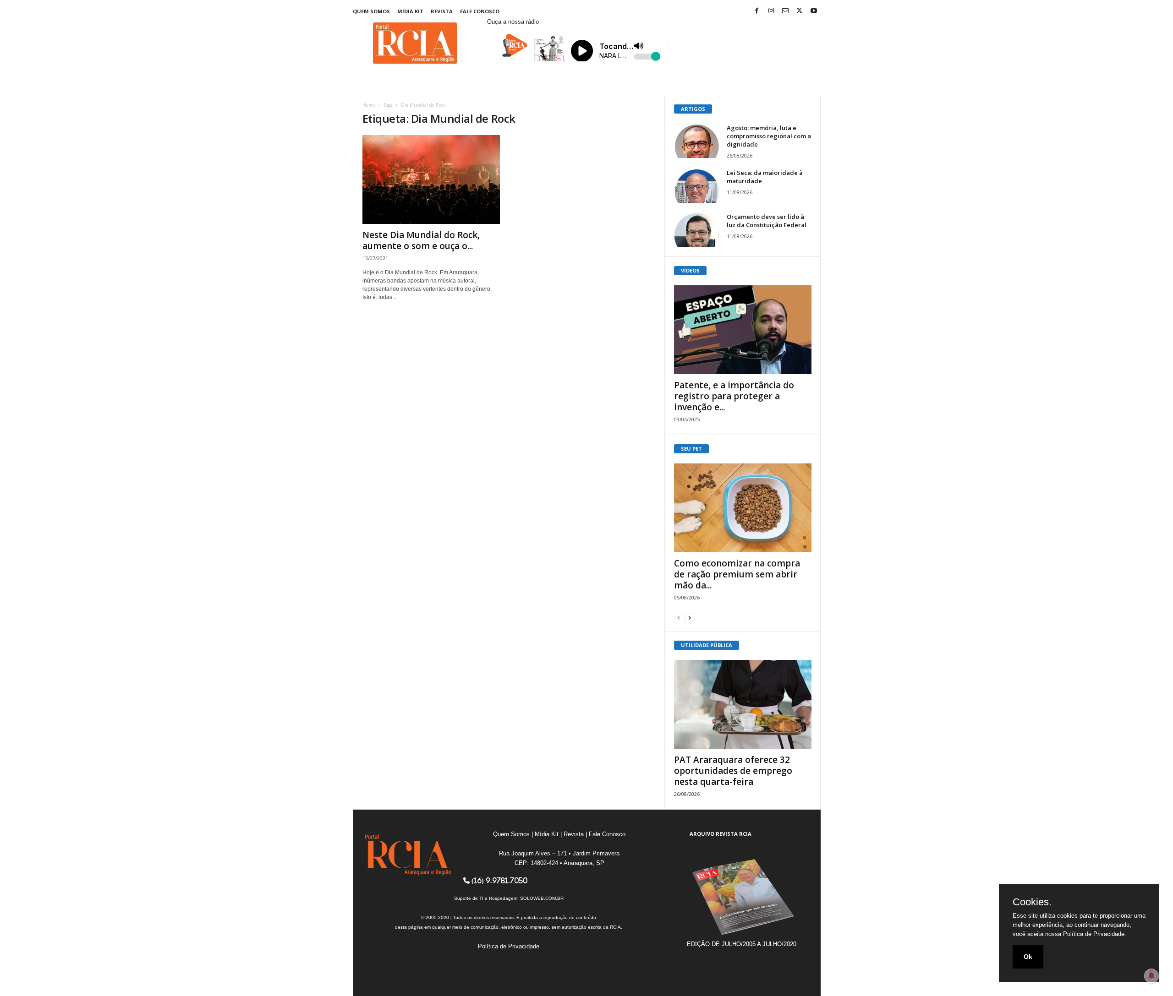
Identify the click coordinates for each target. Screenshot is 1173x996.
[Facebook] (756, 11)
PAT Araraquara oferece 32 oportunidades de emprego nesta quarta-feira (733, 771)
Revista (442, 11)
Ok (1028, 956)
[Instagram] (771, 11)
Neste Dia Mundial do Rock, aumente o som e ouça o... (421, 240)
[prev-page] (678, 617)
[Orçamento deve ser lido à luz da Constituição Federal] (697, 229)
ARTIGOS (693, 108)
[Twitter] (799, 11)
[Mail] (785, 11)
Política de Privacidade (508, 946)
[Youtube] (813, 11)
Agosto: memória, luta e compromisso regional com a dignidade (769, 136)
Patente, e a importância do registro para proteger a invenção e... (734, 396)
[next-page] (689, 617)
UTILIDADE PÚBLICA (706, 645)
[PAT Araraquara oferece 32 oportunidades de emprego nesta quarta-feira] (742, 704)
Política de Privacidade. (1094, 934)
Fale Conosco (479, 11)
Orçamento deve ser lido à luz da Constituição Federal (766, 220)
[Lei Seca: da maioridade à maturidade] (697, 186)
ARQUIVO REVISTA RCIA (720, 833)
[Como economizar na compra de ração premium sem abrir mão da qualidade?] (742, 507)
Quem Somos (371, 11)
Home (368, 105)
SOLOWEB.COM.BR (542, 898)
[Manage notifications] (1151, 976)
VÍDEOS (690, 270)
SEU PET (691, 448)
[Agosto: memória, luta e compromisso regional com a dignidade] (697, 141)
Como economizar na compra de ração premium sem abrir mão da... (737, 574)
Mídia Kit (410, 11)
